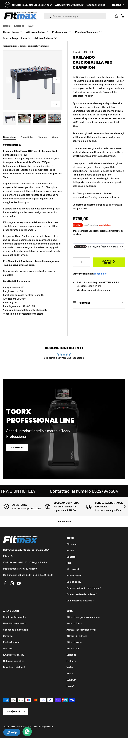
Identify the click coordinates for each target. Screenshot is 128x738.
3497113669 (77, 4)
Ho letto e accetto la (50, 381)
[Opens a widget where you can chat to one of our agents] (11, 732)
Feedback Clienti (96, 4)
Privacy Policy (58, 381)
